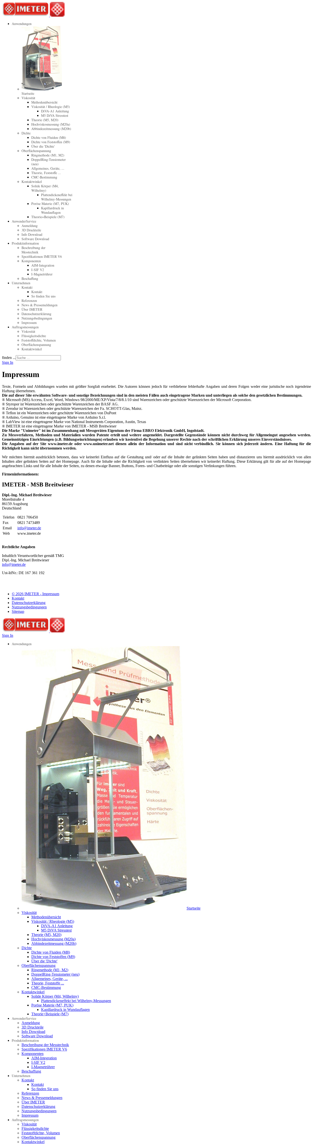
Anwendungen (22, 23)
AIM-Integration (42, 265)
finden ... (9, 357)
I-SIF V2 (37, 269)
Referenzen (29, 300)
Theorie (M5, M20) (44, 120)
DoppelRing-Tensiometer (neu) (48, 161)
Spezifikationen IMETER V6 (42, 256)
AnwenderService (24, 221)
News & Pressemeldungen (39, 305)
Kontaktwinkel (32, 181)
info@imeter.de (29, 528)
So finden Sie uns (43, 296)
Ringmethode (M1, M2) (47, 155)
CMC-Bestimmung (44, 177)
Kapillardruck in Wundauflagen (52, 210)
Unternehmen (21, 283)
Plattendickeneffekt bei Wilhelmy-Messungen (56, 196)
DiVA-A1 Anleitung (55, 111)
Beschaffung (30, 278)
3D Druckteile (31, 230)
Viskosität (28, 97)
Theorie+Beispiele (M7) (48, 216)
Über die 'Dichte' (43, 146)
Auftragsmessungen (25, 327)
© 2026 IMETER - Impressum (35, 594)
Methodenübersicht (44, 102)
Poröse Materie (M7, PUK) (50, 203)
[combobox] (38, 357)
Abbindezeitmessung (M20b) (51, 128)
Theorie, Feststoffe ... (46, 172)
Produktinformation (25, 243)
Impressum (29, 322)
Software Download (35, 239)
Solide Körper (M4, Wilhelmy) (45, 188)
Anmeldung (30, 225)
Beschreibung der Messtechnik (33, 249)
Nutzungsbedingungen (37, 318)
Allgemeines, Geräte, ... (47, 168)
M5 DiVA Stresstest (54, 115)
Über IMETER (32, 309)
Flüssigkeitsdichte (34, 335)
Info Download (32, 234)
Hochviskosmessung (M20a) (50, 124)
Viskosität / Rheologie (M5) (50, 106)
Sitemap (18, 611)
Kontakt (27, 287)
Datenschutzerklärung (36, 313)
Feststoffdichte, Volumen (39, 340)
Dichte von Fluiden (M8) (48, 137)
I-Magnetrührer (42, 274)
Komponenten (31, 261)
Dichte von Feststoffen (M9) (50, 142)
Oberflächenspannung (36, 150)
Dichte (26, 133)
